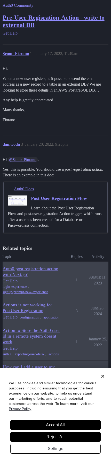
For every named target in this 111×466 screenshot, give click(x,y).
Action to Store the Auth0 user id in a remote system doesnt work (31, 336)
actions (54, 354)
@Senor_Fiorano (22, 160)
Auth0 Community (18, 5)
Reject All (55, 437)
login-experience (15, 287)
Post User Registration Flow (59, 198)
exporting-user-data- (29, 354)
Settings (55, 448)
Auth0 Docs (24, 189)
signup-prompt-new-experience (25, 292)
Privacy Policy (20, 409)
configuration (29, 317)
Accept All (55, 425)
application (51, 317)
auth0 (7, 354)
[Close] (102, 376)
